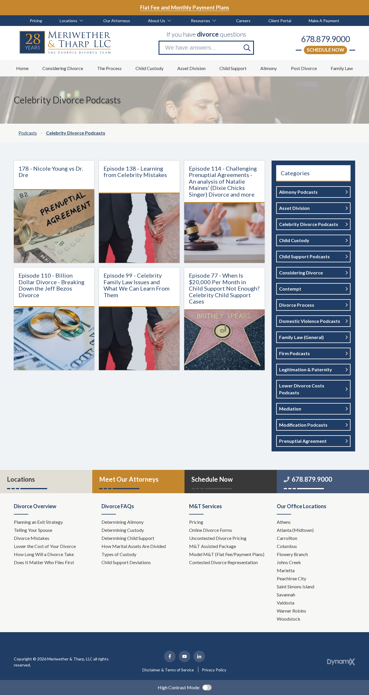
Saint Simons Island (295, 586)
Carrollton (287, 538)
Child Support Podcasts (304, 256)
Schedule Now (325, 49)
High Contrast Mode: (179, 687)
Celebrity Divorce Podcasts (308, 224)
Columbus (287, 546)
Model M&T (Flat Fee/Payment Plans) (226, 554)
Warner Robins (291, 610)
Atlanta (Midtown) (295, 530)
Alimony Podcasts (298, 192)
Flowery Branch (292, 554)
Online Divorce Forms (210, 530)
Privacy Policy (214, 670)
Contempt (290, 288)
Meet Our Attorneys (129, 479)
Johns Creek (289, 562)
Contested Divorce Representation (223, 562)
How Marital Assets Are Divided (134, 546)
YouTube (184, 656)
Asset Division (294, 208)
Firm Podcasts (294, 353)
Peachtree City (291, 578)
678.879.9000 (325, 39)
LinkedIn (199, 656)
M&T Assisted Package (212, 546)
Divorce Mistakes (32, 538)
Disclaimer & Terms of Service (168, 670)
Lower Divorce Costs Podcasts (301, 389)
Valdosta (285, 602)
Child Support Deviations (126, 562)
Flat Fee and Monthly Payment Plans (184, 7)
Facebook (170, 656)
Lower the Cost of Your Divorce (45, 546)
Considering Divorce (301, 272)
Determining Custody (123, 530)
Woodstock (288, 618)
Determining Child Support (128, 538)
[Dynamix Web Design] (341, 661)
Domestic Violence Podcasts (309, 321)
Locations (21, 479)
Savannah (286, 594)
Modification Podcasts (303, 424)
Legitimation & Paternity (305, 369)
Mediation (290, 408)
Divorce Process (296, 305)
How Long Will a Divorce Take (44, 554)
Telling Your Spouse (33, 530)
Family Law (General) (301, 337)
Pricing (196, 522)
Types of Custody (118, 554)
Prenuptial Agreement (303, 441)
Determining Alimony (122, 522)
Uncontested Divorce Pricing (217, 538)
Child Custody (294, 240)
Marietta (286, 570)
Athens (284, 522)
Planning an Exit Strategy (38, 522)
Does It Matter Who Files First (44, 562)
